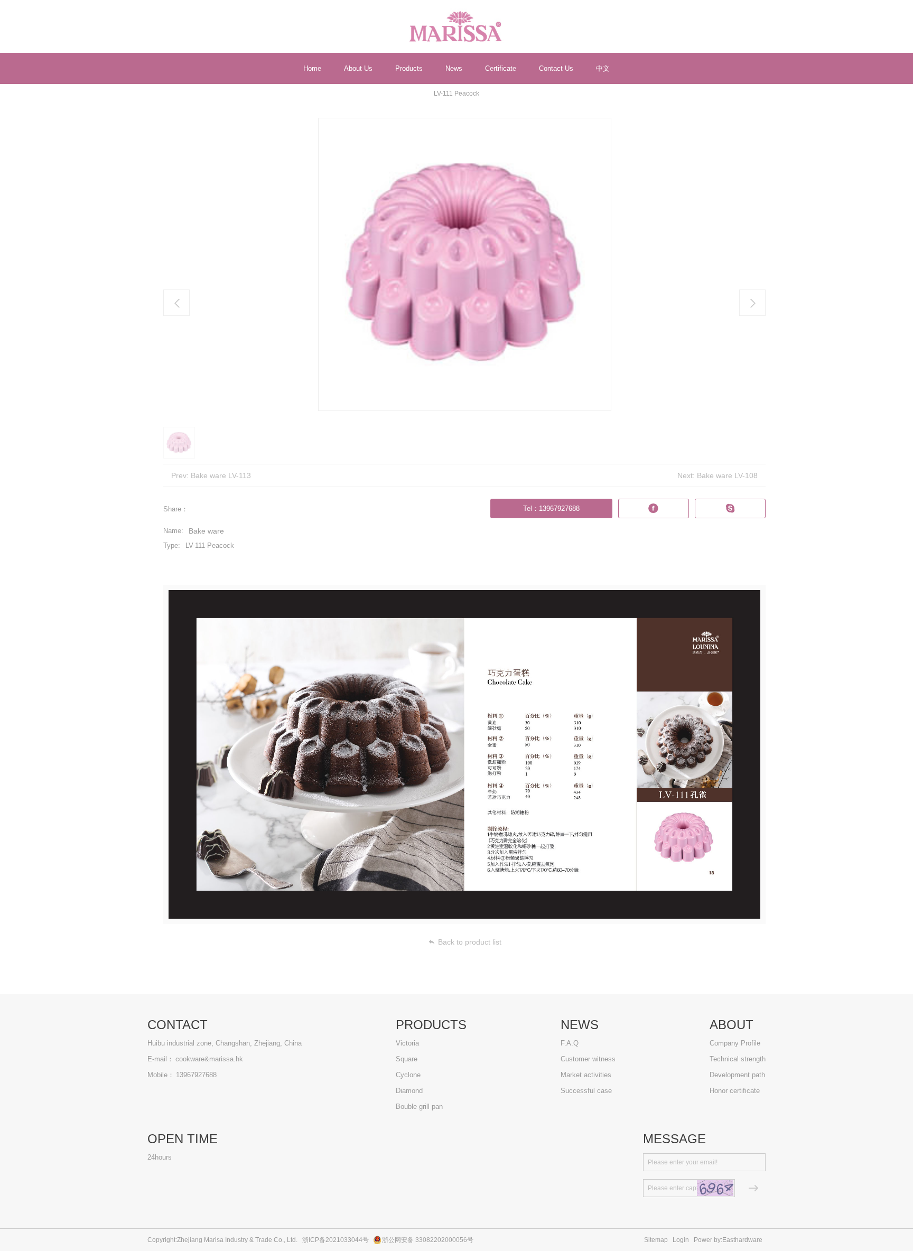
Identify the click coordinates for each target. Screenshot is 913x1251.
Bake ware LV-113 (221, 475)
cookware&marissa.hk (209, 1059)
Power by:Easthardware (728, 1240)
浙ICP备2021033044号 (335, 1240)
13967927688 (196, 1074)
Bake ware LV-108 (727, 475)
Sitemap (656, 1240)
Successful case (586, 1090)
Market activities (586, 1074)
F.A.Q (570, 1043)
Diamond (409, 1090)
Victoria (407, 1043)
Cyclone (408, 1074)
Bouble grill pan (419, 1106)
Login (681, 1240)
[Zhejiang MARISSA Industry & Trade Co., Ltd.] (456, 26)
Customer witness (588, 1059)
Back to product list (469, 942)
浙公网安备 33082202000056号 (427, 1240)
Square (406, 1059)
